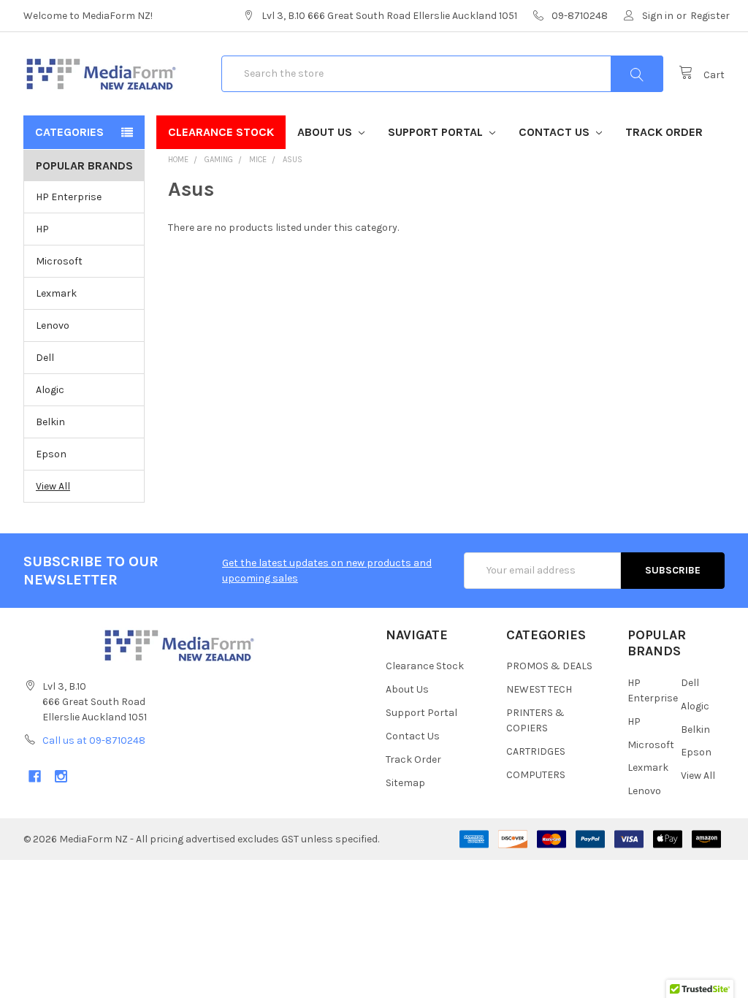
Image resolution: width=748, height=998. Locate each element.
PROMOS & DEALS (549, 666)
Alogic (50, 390)
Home (178, 159)
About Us (326, 132)
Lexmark (56, 293)
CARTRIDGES (535, 751)
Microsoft (59, 261)
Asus (292, 159)
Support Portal (437, 132)
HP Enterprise (69, 197)
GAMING (219, 159)
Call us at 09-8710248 (93, 740)
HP (42, 229)
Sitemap (405, 783)
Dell (45, 357)
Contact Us (555, 132)
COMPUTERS (535, 775)
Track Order (664, 132)
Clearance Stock (221, 132)
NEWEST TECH (539, 689)
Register (710, 15)
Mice (258, 159)
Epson (51, 454)
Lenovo (52, 325)
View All (53, 486)
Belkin (50, 422)
